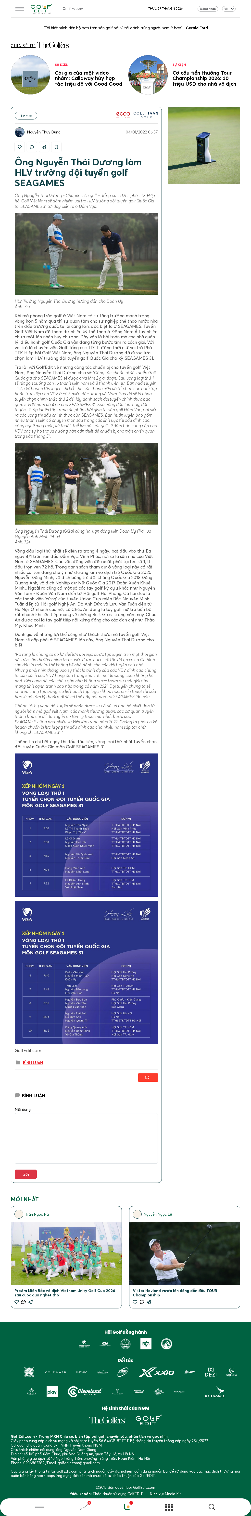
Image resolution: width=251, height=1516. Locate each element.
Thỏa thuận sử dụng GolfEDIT (118, 1493)
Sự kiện (61, 64)
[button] (212, 1508)
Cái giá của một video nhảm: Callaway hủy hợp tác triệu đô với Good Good (88, 78)
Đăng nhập (208, 9)
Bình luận (33, 1063)
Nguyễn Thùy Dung (44, 132)
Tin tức (26, 116)
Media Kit (173, 1493)
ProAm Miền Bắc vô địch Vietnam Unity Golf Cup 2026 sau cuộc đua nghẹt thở (64, 1292)
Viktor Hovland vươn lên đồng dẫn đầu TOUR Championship (175, 1292)
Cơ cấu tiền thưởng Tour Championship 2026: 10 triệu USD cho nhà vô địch (204, 78)
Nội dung (23, 1109)
